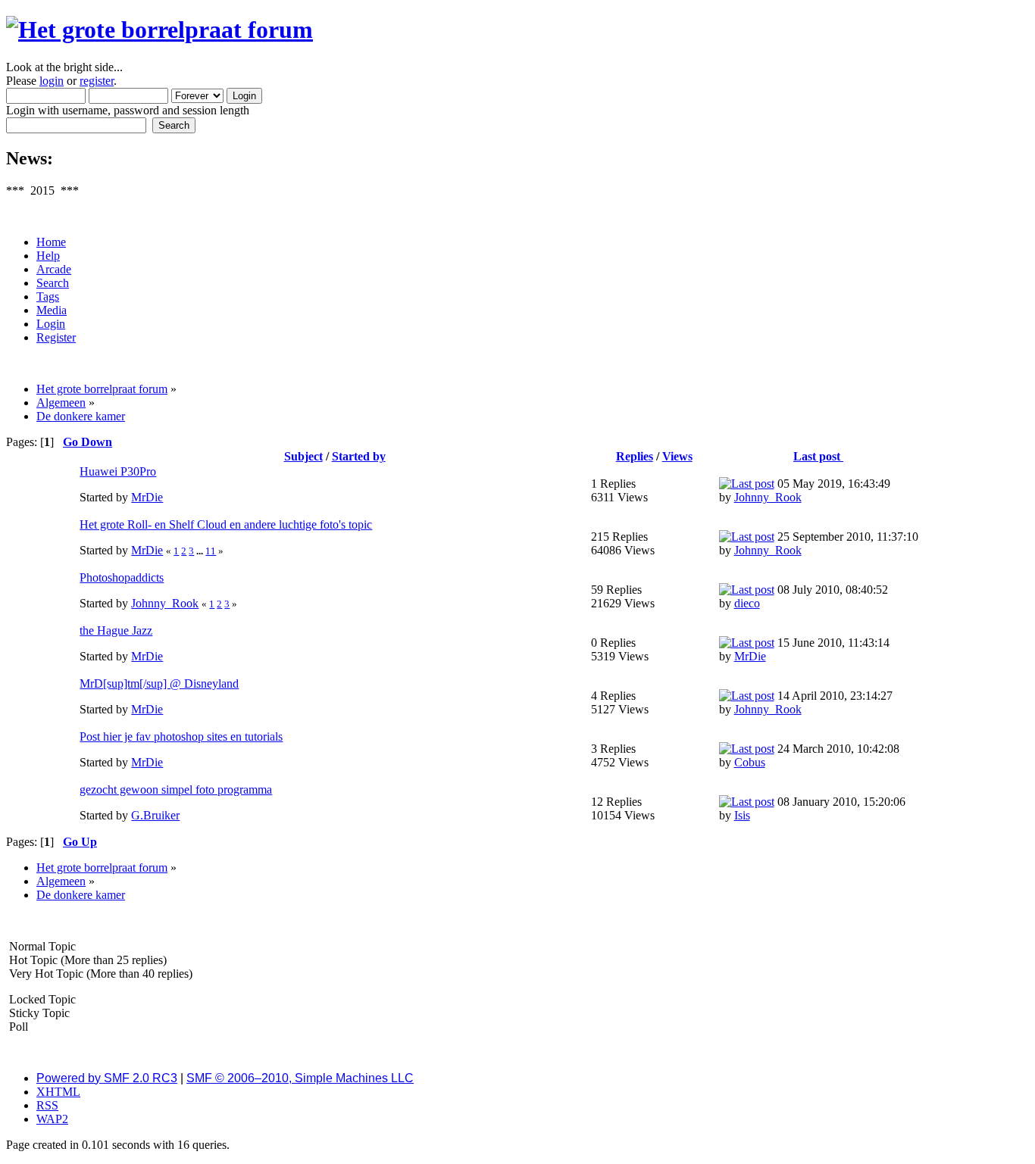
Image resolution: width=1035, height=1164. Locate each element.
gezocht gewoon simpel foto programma (176, 789)
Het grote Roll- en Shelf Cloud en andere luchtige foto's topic (226, 524)
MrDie (147, 497)
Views (677, 456)
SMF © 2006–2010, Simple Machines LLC (300, 1078)
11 (210, 551)
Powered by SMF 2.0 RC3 (106, 1078)
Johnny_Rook (768, 497)
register (97, 80)
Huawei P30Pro (118, 471)
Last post (818, 456)
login (51, 80)
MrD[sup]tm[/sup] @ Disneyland (159, 683)
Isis (742, 815)
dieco (747, 603)
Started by (359, 456)
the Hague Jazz (116, 630)
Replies (634, 456)
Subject (303, 456)
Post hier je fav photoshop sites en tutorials (181, 736)
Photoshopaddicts (122, 577)
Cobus (749, 762)
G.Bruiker (155, 815)
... (200, 551)
